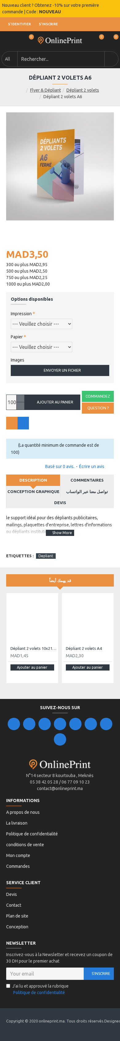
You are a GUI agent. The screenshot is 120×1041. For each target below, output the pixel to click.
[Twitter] (29, 724)
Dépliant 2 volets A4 (84, 648)
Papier (17, 336)
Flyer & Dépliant (45, 90)
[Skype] (91, 724)
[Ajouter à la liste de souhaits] (12, 423)
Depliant (45, 556)
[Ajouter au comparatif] (23, 423)
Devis (60, 502)
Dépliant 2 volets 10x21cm (33, 648)
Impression (21, 313)
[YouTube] (75, 724)
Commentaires (87, 480)
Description (33, 480)
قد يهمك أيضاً (60, 580)
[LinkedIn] (60, 724)
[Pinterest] (106, 724)
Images (17, 359)
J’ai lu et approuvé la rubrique (40, 989)
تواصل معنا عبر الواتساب (87, 491)
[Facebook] (14, 724)
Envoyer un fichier (62, 370)
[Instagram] (44, 724)
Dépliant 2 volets (82, 90)
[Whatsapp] (60, 739)
